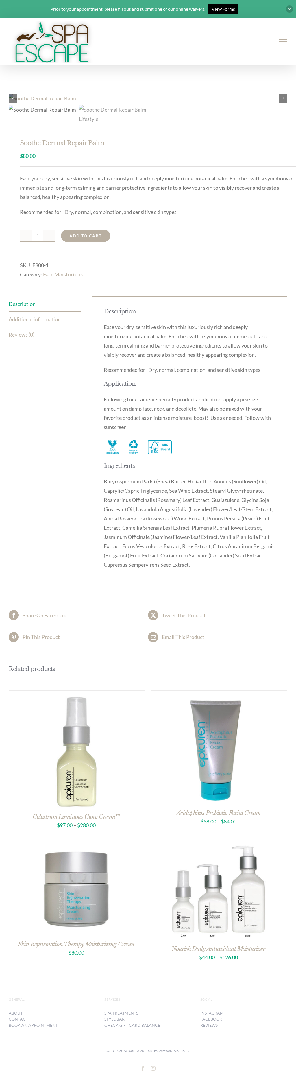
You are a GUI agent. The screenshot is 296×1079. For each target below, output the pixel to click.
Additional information (35, 319)
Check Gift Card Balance (132, 1025)
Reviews (209, 1025)
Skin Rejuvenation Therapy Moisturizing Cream (76, 944)
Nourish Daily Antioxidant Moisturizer (218, 948)
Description (22, 304)
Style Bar (114, 1019)
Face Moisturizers (63, 274)
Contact (18, 1019)
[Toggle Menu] (283, 41)
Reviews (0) (21, 334)
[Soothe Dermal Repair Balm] (148, 98)
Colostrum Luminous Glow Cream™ (76, 816)
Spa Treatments (121, 1012)
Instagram (212, 1012)
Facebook (211, 1019)
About (16, 1012)
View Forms (223, 9)
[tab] (45, 304)
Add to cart (85, 235)
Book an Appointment (33, 1025)
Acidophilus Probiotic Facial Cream (218, 813)
